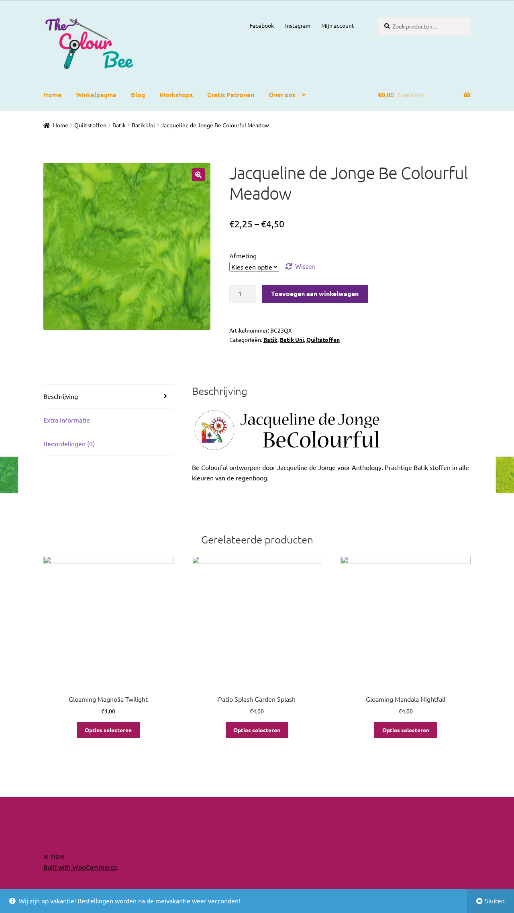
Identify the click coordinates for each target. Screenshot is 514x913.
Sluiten (495, 901)
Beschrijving (60, 396)
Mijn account (337, 25)
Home (52, 94)
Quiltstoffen (90, 125)
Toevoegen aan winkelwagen (315, 293)
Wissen (305, 266)
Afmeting (243, 255)
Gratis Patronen (230, 94)
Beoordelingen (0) (69, 443)
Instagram (297, 25)
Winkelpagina (96, 94)
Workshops (176, 94)
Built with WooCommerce (80, 867)
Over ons (282, 94)
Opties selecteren (108, 729)
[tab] (108, 397)
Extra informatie (66, 420)
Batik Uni (143, 125)
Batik (119, 125)
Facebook (262, 25)
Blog (138, 94)
